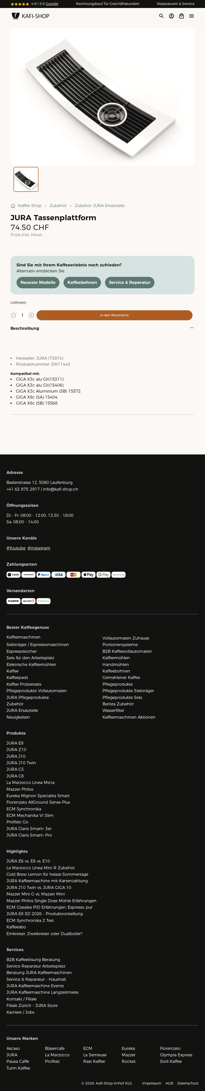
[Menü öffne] (191, 16)
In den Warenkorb (114, 315)
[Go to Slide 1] (26, 179)
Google (52, 3)
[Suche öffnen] (161, 16)
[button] (102, 97)
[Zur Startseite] (30, 17)
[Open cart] (181, 16)
